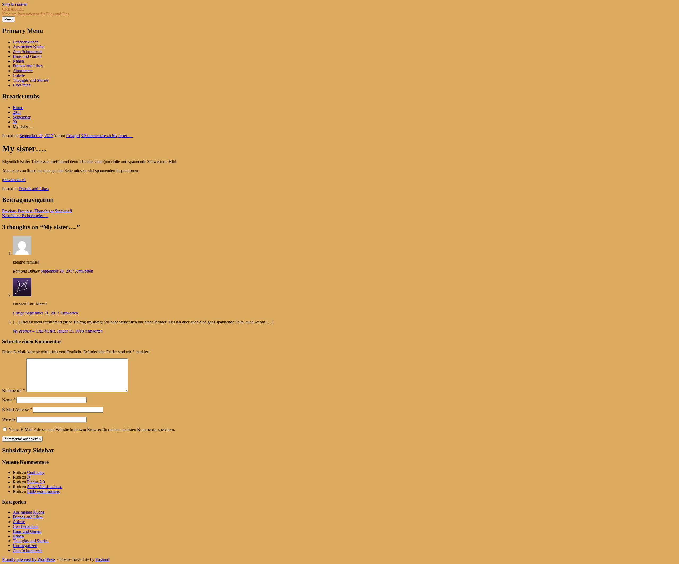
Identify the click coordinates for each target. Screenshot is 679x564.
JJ (28, 477)
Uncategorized (25, 545)
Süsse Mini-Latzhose (44, 486)
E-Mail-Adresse (17, 409)
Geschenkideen (25, 42)
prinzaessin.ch (14, 179)
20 (15, 122)
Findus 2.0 (36, 482)
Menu (8, 19)
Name (8, 399)
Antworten (84, 271)
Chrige (18, 313)
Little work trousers (43, 491)
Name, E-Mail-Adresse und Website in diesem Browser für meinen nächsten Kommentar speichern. (91, 429)
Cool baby (36, 472)
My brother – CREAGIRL (34, 331)
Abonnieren (23, 70)
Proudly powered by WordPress (28, 559)
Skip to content (14, 4)
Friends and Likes (28, 66)
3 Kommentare (107, 135)
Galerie (19, 75)
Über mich (22, 85)
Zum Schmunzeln (27, 51)
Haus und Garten (27, 56)
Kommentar (13, 390)
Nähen (18, 61)
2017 (17, 112)
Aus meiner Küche (28, 47)
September (22, 117)
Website (8, 419)
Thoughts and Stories (30, 80)
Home (18, 107)
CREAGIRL (13, 9)
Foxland (102, 559)
